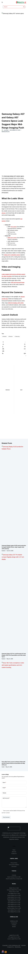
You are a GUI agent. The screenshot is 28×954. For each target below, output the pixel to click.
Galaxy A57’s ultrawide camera (12, 255)
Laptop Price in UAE (14, 935)
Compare (14, 924)
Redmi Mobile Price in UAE (14, 897)
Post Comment (6, 817)
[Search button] (24, 7)
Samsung (17, 336)
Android (4, 336)
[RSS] (6, 952)
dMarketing (17, 947)
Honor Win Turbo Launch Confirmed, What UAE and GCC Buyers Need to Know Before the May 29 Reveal (13, 763)
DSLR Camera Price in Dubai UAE (14, 878)
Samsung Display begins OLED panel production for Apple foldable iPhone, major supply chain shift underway (14, 547)
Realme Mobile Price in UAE (14, 899)
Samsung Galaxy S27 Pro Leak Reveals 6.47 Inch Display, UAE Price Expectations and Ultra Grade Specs (14, 655)
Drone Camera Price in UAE (14, 877)
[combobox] (13, 7)
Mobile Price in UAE (14, 888)
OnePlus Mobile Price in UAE (14, 908)
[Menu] (2, 2)
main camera (14, 226)
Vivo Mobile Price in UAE (14, 893)
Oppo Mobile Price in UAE (14, 900)
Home (14, 849)
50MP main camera (12, 237)
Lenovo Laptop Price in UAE (14, 938)
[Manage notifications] (3, 951)
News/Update (6, 131)
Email (4, 787)
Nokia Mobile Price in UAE (14, 906)
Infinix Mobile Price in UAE (14, 904)
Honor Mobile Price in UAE (14, 902)
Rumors (11, 336)
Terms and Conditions (14, 864)
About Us (14, 851)
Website (4, 792)
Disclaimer (14, 866)
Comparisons (14, 922)
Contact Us (14, 853)
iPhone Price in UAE (14, 891)
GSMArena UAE (14, 921)
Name (4, 782)
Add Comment (6, 798)
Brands (14, 926)
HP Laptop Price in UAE (14, 937)
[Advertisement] (14, 157)
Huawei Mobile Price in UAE (14, 895)
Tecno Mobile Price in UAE (14, 911)
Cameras (14, 875)
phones (4, 213)
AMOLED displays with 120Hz (16, 303)
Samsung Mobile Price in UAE (14, 889)
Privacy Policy (14, 862)
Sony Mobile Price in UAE (14, 910)
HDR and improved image (17, 282)
